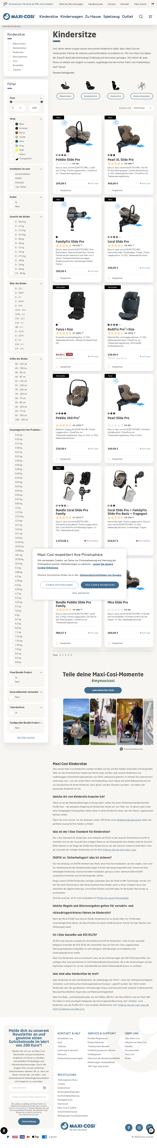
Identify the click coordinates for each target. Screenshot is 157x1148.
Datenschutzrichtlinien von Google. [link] (101, 575)
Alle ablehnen (80, 593)
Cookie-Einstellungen (59, 584)
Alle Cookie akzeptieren (100, 584)
